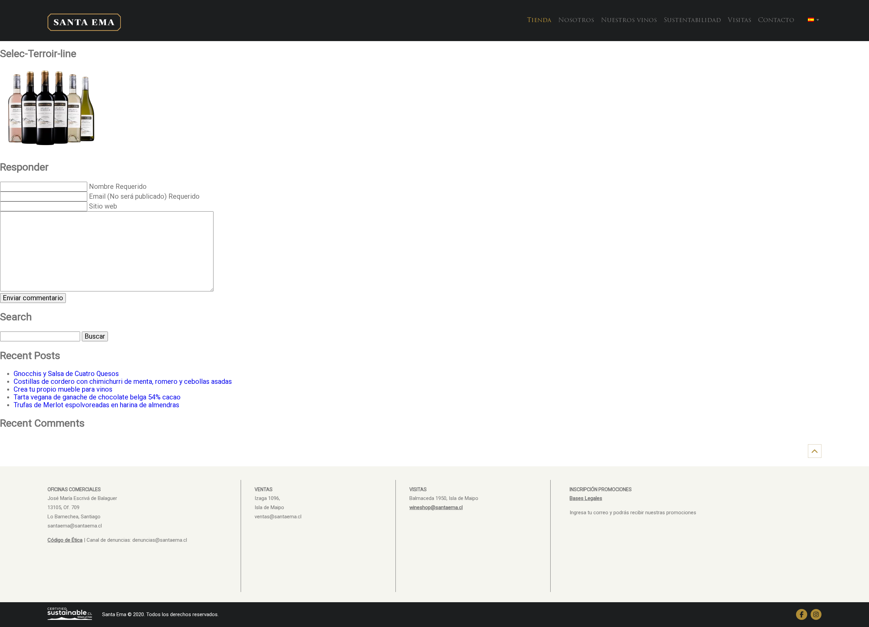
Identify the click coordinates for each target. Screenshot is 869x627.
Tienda (539, 20)
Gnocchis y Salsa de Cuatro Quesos (66, 374)
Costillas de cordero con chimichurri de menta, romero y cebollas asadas (123, 381)
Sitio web (103, 206)
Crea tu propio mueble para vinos (63, 389)
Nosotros (576, 20)
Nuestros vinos (629, 20)
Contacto (776, 20)
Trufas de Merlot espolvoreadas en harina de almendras (96, 405)
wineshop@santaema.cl (436, 507)
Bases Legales (586, 498)
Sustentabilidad (692, 20)
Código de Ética (65, 540)
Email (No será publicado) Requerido (144, 196)
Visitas (739, 20)
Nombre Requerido (118, 186)
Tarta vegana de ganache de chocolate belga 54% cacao (97, 397)
